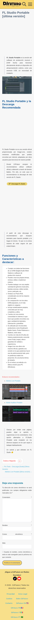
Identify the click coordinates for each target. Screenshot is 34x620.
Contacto (8, 603)
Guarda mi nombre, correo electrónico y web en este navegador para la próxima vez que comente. (17, 554)
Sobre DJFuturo (22, 598)
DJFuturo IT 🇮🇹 (17, 612)
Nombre (17, 525)
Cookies (9, 598)
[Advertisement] (17, 37)
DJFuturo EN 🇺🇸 (22, 603)
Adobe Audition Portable (14, 402)
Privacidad (11, 593)
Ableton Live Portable (13, 381)
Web (3, 543)
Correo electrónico (17, 534)
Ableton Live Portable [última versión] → (18, 472)
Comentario (17, 497)
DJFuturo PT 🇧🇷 (17, 617)
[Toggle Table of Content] (19, 461)
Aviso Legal (22, 593)
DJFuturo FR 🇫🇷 (17, 607)
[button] (24, 4)
